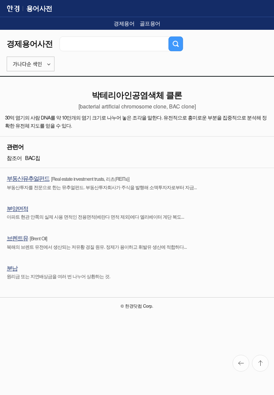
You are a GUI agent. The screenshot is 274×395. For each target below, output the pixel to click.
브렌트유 (17, 237)
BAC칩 (32, 158)
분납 (12, 267)
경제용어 (124, 23)
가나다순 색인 (27, 64)
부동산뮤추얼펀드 (28, 178)
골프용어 (150, 23)
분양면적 (17, 208)
